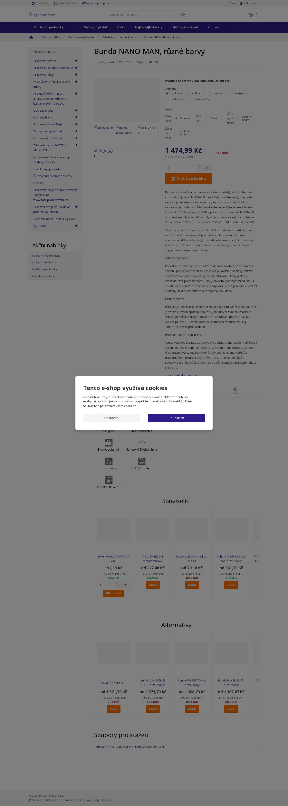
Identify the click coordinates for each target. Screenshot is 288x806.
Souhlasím (176, 418)
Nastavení (111, 418)
